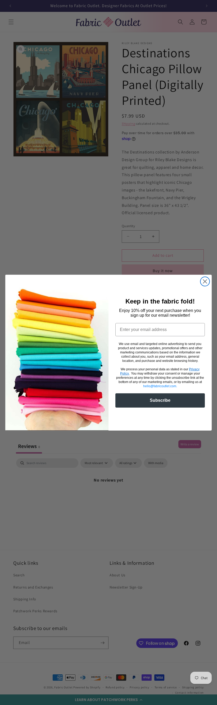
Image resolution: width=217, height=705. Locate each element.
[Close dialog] (205, 281)
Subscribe (160, 400)
